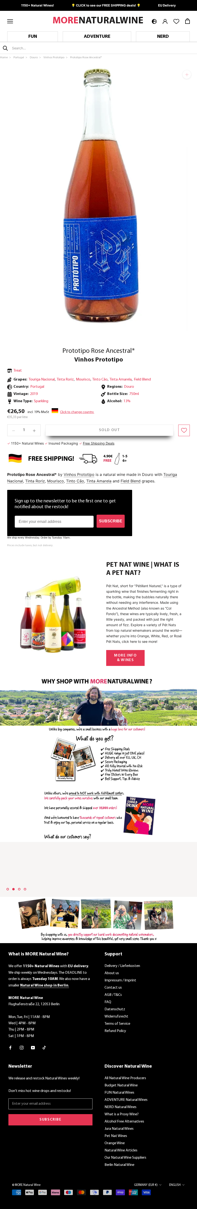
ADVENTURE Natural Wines (126, 1100)
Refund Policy (115, 1031)
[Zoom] (187, 74)
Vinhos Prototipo (98, 360)
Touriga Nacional (42, 379)
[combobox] (40, 48)
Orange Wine (115, 1143)
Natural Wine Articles (121, 1150)
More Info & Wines (125, 658)
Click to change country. (77, 412)
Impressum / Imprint (120, 980)
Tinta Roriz (65, 379)
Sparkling (41, 401)
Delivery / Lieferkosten (122, 966)
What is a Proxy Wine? (122, 1114)
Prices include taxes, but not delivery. (30, 545)
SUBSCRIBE (110, 521)
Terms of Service (117, 1024)
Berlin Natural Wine (119, 1165)
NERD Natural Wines (120, 1107)
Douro (129, 387)
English (175, 1185)
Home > (6, 57)
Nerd (163, 36)
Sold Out (109, 430)
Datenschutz (115, 1009)
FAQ (108, 1002)
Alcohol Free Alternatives (124, 1122)
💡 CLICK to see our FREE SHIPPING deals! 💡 (106, 5)
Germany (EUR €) (146, 1185)
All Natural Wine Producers (125, 1078)
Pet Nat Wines (116, 1136)
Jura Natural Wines (119, 1129)
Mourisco (83, 379)
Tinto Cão (100, 379)
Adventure (97, 36)
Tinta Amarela (121, 379)
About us (112, 973)
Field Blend (142, 379)
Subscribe (50, 1120)
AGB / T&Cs (113, 995)
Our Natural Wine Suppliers (125, 1158)
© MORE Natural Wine (26, 1185)
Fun (32, 36)
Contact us (113, 988)
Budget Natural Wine (121, 1085)
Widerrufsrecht (116, 1016)
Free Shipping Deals (98, 443)
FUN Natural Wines (119, 1093)
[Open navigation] (10, 21)
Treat (17, 371)
